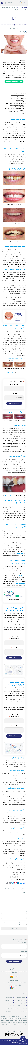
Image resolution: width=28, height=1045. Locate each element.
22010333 (20, 985)
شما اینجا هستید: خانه (21, 7)
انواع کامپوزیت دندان (20, 115)
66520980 (20, 974)
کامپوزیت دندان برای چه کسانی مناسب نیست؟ (15, 103)
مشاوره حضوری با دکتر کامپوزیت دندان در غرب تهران (14, 112)
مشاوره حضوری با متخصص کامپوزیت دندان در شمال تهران (14, 109)
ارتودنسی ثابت (22, 1003)
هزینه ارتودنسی (9, 997)
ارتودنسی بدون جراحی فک (20, 1008)
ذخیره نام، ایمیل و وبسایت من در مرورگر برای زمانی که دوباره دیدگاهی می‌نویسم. (12, 923)
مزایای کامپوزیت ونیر (20, 100)
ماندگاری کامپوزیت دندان (19, 106)
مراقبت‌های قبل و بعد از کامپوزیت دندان (16, 105)
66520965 (15, 974)
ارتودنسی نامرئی (21, 1000)
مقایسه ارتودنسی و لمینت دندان (18, 360)
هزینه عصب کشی (21, 1011)
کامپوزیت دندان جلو (19, 553)
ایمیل (25, 917)
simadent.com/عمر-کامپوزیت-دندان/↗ (17, 563)
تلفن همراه (14, 393)
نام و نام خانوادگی (14, 384)
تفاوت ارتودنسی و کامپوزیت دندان (14, 358)
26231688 (15, 985)
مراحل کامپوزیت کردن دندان (19, 101)
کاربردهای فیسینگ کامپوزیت (18, 93)
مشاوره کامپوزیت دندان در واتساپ (14, 81)
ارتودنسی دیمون (8, 1000)
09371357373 (9, 974)
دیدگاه (25, 892)
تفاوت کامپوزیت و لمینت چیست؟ (17, 95)
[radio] (17, 877)
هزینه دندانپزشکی (8, 1006)
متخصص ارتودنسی (21, 997)
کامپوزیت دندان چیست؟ (19, 92)
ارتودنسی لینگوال (21, 1006)
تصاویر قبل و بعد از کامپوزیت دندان (17, 98)
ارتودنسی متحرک (8, 1003)
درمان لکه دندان (9, 1011)
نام (26, 911)
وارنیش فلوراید (9, 1008)
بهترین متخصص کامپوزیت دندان (17, 97)
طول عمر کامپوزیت (21, 575)
